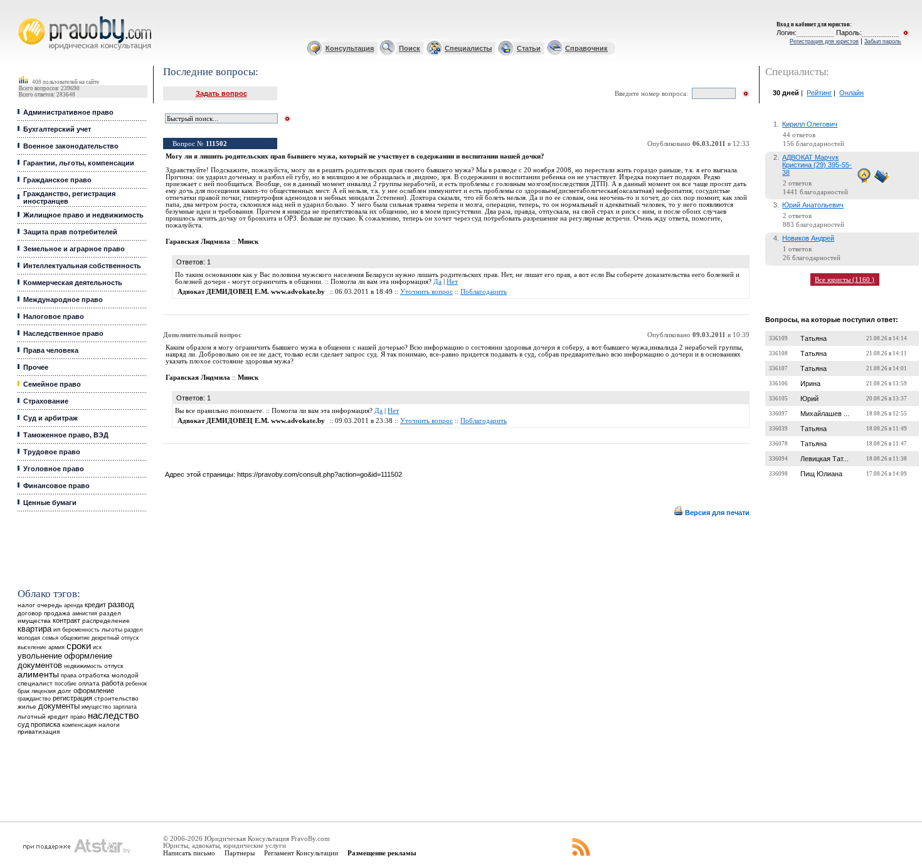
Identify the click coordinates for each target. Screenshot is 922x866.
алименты (38, 674)
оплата (89, 683)
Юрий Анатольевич (813, 205)
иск (97, 647)
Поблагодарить (483, 291)
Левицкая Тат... (824, 458)
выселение (32, 647)
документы (59, 706)
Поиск (409, 48)
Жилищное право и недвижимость (83, 215)
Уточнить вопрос (426, 291)
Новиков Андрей (808, 238)
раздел (133, 630)
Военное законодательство (71, 146)
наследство (113, 716)
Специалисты (468, 48)
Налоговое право (53, 316)
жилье (27, 706)
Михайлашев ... (824, 413)
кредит (95, 604)
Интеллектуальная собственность (82, 265)
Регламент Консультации (301, 853)
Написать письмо (189, 853)
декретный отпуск (115, 638)
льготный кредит (43, 716)
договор (30, 613)
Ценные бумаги (50, 502)
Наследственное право (63, 333)
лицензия (43, 691)
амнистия (84, 613)
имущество (96, 707)
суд (23, 724)
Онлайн (851, 93)
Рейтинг (819, 93)
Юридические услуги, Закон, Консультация (27, 16)
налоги (109, 724)
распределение (106, 620)
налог (26, 605)
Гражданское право (57, 180)
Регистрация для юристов (824, 41)
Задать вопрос (221, 93)
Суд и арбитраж (50, 418)
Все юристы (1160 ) (844, 279)
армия (56, 647)
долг (65, 690)
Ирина (810, 383)
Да (437, 281)
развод (121, 604)
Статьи (529, 48)
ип (56, 629)
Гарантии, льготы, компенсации (78, 163)
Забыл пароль (882, 41)
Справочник (586, 48)
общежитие (75, 637)
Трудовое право (51, 452)
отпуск (113, 665)
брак (23, 691)
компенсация (79, 725)
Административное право (68, 112)
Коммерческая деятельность (72, 282)
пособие (66, 684)
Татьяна (813, 338)
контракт (66, 620)
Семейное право (52, 384)
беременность (81, 630)
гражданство (34, 699)
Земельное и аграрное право (74, 249)
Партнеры (240, 853)
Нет (452, 281)
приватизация (39, 731)
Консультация (350, 48)
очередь (49, 605)
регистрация (72, 698)
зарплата (125, 707)
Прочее (35, 367)
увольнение (40, 655)
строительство (116, 698)
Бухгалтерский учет (57, 129)
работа (113, 683)
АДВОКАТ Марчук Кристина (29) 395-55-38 (817, 165)
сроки (78, 646)
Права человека (50, 350)
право (78, 717)
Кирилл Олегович (809, 124)
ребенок (136, 683)
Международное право (63, 299)
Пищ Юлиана (821, 473)
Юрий (809, 398)
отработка (94, 675)
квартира (34, 629)
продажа (57, 613)
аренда (73, 605)
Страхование (45, 401)
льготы (112, 629)
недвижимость (83, 665)
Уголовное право (53, 468)
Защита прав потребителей (70, 232)
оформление (93, 690)
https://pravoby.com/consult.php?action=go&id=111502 (319, 474)
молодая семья (38, 638)
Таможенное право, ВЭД (66, 435)
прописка (45, 724)
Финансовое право (56, 485)
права (69, 675)
